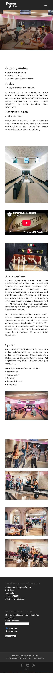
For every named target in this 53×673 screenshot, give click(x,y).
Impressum (39, 658)
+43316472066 (11, 596)
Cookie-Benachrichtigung (18, 658)
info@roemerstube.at (14, 599)
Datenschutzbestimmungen (25, 655)
